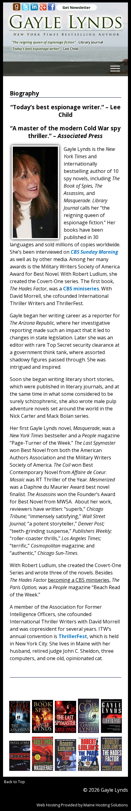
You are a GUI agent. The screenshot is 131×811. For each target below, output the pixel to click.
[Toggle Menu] (115, 68)
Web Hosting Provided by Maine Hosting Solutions (82, 805)
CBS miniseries (81, 288)
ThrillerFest (72, 636)
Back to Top (14, 781)
